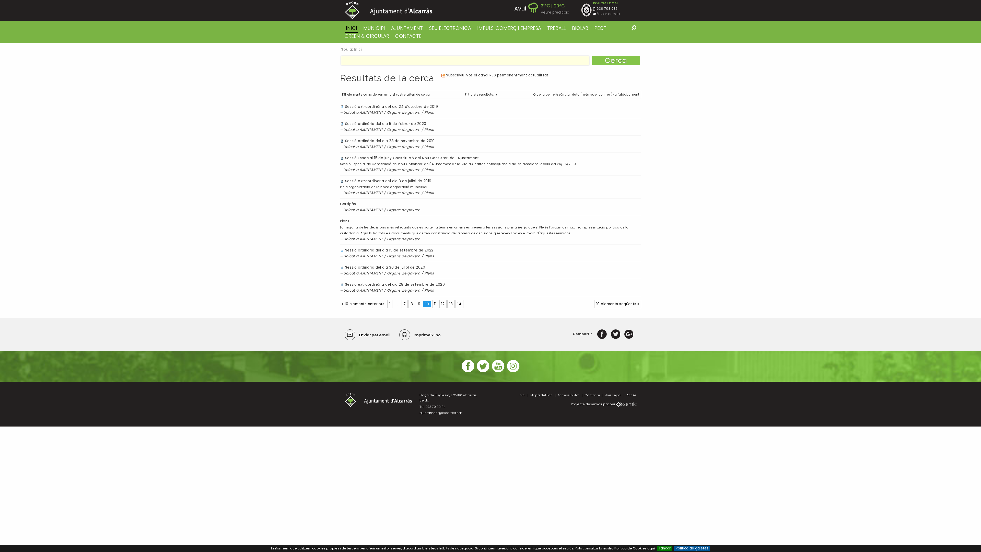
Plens (429, 112)
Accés (631, 395)
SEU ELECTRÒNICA (450, 28)
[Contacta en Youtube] (498, 371)
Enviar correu (608, 14)
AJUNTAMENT (407, 28)
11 (435, 304)
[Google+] (628, 333)
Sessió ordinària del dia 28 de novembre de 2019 (390, 141)
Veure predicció (555, 12)
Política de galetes (692, 548)
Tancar (665, 548)
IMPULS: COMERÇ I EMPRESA (509, 28)
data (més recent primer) (592, 95)
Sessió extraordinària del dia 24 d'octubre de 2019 (391, 106)
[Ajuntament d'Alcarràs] (389, 10)
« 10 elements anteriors (363, 304)
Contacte (592, 395)
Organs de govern (403, 112)
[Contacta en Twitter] (483, 371)
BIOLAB (580, 28)
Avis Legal (613, 395)
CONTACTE (408, 36)
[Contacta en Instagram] (513, 371)
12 (443, 304)
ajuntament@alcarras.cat (440, 413)
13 (451, 304)
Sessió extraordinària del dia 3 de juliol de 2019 (388, 181)
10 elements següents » (617, 304)
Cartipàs (348, 204)
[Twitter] (615, 333)
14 (459, 304)
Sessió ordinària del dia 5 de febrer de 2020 (385, 123)
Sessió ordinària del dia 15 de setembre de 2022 (389, 250)
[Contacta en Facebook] (468, 371)
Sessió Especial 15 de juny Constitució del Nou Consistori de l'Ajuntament (412, 158)
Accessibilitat (568, 395)
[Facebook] (602, 333)
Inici (351, 28)
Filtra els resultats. (479, 95)
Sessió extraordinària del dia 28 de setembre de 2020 (395, 284)
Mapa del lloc (541, 395)
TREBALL (556, 28)
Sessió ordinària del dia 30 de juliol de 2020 (385, 267)
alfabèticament (627, 95)
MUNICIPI (374, 28)
